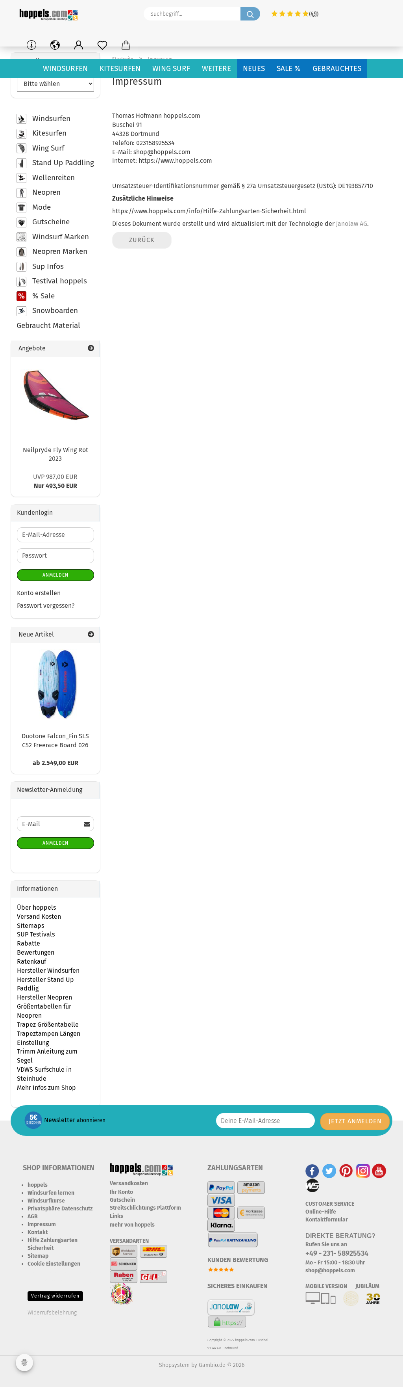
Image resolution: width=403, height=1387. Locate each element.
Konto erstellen (39, 593)
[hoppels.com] (50, 14)
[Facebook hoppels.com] (312, 1170)
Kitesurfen (120, 68)
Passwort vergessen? (45, 605)
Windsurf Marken (59, 236)
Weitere (216, 68)
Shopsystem (174, 1365)
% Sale (42, 295)
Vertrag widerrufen (55, 1296)
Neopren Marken (58, 251)
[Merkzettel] (102, 45)
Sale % (289, 68)
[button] (79, 45)
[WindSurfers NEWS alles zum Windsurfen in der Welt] (312, 1185)
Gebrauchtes (336, 68)
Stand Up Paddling (62, 162)
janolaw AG (351, 223)
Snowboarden (54, 310)
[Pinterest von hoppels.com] (346, 1170)
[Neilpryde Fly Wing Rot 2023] (55, 398)
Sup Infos (47, 266)
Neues (254, 68)
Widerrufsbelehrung (52, 1312)
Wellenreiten (52, 177)
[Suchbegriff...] (250, 13)
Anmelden (55, 575)
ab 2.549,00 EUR (55, 763)
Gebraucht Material (48, 325)
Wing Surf (171, 68)
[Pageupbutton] (381, 1375)
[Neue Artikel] (91, 634)
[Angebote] (91, 348)
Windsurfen (65, 68)
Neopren (45, 192)
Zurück (141, 240)
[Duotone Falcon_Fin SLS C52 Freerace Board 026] (55, 684)
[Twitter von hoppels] (329, 1170)
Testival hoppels (58, 280)
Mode (40, 207)
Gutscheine (50, 221)
